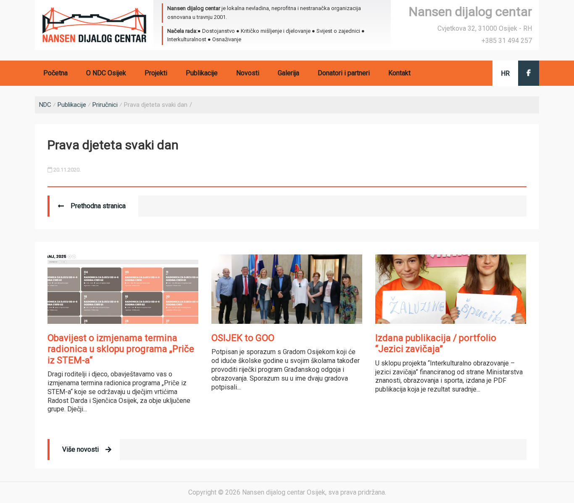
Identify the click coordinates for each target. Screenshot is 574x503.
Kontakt (399, 73)
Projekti (156, 73)
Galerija (288, 73)
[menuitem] (505, 73)
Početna (55, 73)
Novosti (247, 73)
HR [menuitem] (505, 73)
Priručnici (105, 105)
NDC (45, 105)
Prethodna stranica (98, 206)
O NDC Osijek (106, 73)
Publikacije (202, 73)
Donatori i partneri (344, 73)
